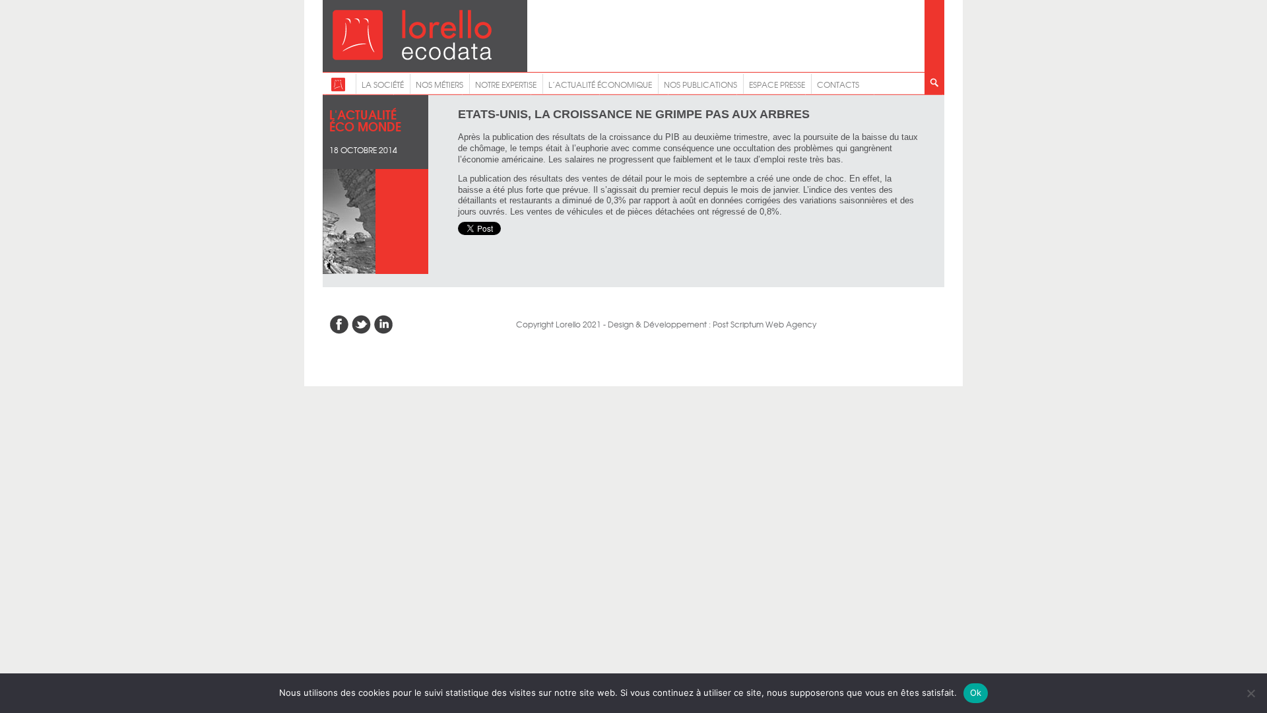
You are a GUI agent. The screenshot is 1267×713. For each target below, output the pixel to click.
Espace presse (777, 84)
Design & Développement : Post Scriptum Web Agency (712, 324)
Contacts (838, 84)
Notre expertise (505, 84)
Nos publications (700, 84)
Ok (976, 692)
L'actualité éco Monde (365, 120)
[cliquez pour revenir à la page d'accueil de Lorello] (338, 88)
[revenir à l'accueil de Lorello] (412, 56)
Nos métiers (439, 84)
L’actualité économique (600, 84)
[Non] (1250, 693)
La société (383, 84)
